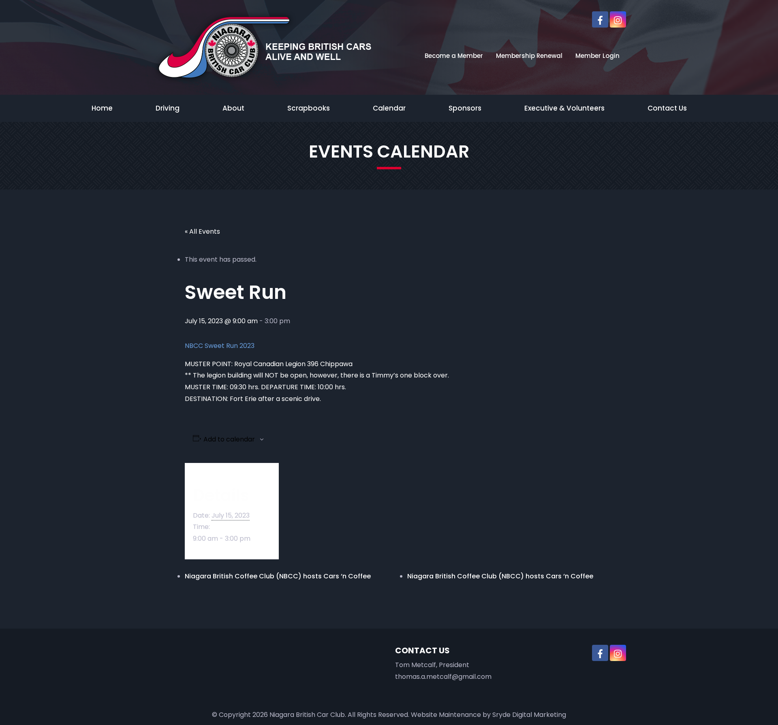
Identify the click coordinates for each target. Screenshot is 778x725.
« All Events (202, 231)
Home (102, 108)
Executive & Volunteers (564, 108)
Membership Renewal (529, 55)
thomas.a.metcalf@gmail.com (443, 676)
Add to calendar (229, 439)
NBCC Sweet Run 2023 (219, 345)
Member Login (597, 55)
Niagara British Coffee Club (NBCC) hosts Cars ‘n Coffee (278, 576)
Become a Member (454, 55)
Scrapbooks (308, 108)
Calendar (389, 108)
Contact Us (667, 108)
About (233, 108)
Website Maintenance (446, 714)
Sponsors (465, 108)
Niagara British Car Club (307, 714)
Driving (168, 108)
